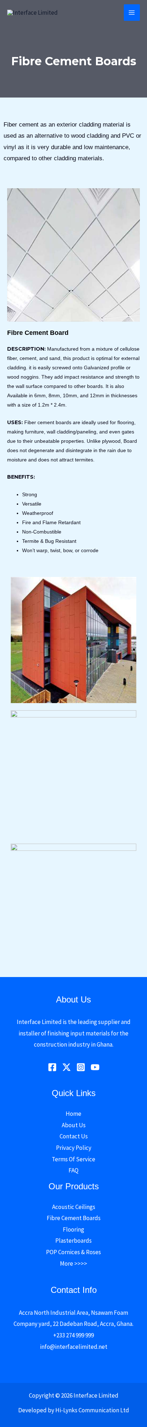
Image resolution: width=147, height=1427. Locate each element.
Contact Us (74, 1136)
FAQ (73, 1170)
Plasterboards (73, 1241)
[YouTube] (95, 1067)
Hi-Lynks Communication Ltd (92, 1410)
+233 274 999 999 (73, 1335)
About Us (74, 1125)
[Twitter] (66, 1067)
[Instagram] (80, 1067)
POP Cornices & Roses (73, 1252)
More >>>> (73, 1263)
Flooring (73, 1229)
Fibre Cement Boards (74, 1218)
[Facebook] (52, 1067)
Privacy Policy (73, 1148)
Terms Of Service (73, 1159)
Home (73, 1114)
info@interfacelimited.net (73, 1347)
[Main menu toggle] (132, 12)
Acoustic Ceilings (73, 1207)
